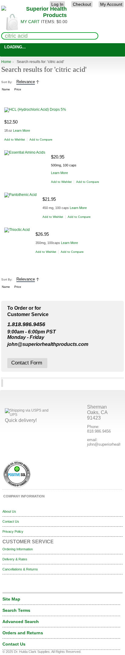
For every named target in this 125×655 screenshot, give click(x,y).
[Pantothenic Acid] (23, 195)
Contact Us (10, 521)
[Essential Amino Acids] (27, 152)
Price (17, 89)
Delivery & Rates (14, 559)
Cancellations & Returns (20, 569)
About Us (9, 511)
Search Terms (16, 610)
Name (6, 89)
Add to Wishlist (14, 139)
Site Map (11, 599)
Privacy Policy (12, 531)
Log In (57, 4)
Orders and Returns (22, 632)
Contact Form (26, 363)
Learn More (21, 130)
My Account (111, 4)
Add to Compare (40, 139)
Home (6, 62)
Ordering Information (17, 549)
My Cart (30, 21)
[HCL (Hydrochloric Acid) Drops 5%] (38, 109)
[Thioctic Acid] (19, 230)
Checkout (82, 4)
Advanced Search (20, 621)
